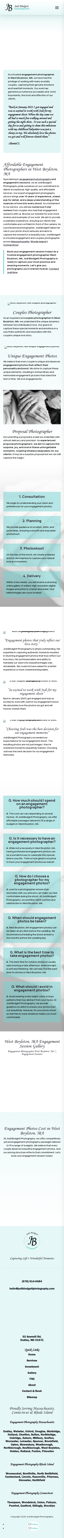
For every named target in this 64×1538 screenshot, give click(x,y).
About (32, 1385)
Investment (32, 1366)
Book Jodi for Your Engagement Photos (31, 55)
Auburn (26, 1438)
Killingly (37, 1506)
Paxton (36, 1451)
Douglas (40, 1431)
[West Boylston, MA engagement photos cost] (32, 1074)
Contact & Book (32, 1391)
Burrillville (29, 1473)
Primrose (52, 1477)
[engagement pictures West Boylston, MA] (32, 1088)
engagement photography (35, 179)
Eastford (26, 1506)
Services (32, 1360)
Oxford (29, 1431)
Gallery (32, 1373)
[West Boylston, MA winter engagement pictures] (32, 1102)
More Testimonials (32, 767)
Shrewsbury (27, 1444)
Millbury (38, 1438)
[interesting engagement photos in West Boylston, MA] (32, 1060)
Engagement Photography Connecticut (32, 1493)
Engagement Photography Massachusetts (32, 1422)
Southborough (31, 1448)
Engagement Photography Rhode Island (32, 1464)
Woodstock (29, 1502)
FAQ (32, 1379)
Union (41, 1502)
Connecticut (10, 245)
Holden (14, 1451)
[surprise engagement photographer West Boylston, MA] (32, 1081)
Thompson (13, 1502)
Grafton (49, 1438)
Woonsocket (13, 1473)
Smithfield (38, 1480)
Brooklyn (49, 1506)
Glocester (25, 1480)
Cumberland (12, 1477)
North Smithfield (47, 1473)
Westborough (44, 1444)
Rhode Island (38, 241)
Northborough (12, 1448)
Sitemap (32, 1397)
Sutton (35, 1434)
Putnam (51, 1502)
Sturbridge (53, 1431)
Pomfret (14, 1506)
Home (32, 1354)
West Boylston (50, 1448)
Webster (18, 1431)
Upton (14, 1444)
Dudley (7, 1431)
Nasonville (38, 1477)
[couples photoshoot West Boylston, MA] (32, 1067)
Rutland (25, 1451)
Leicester (25, 1441)
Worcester (12, 1441)
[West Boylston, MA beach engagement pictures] (32, 1109)
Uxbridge (15, 1438)
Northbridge (48, 1434)
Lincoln (26, 1477)
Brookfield (51, 1441)
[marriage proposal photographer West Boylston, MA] (32, 1095)
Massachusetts (20, 241)
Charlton (24, 1434)
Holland (12, 1434)
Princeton (48, 1451)
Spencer (38, 1441)
